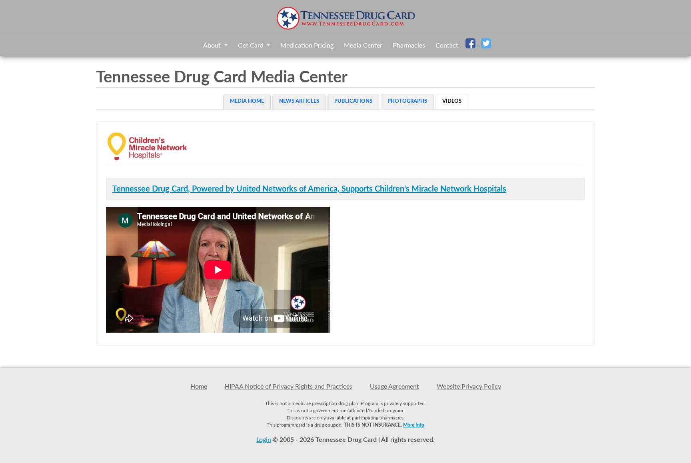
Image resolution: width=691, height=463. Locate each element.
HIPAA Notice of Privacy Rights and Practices (288, 386)
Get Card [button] (251, 45)
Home (198, 386)
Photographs (407, 101)
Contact (446, 45)
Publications (353, 101)
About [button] (212, 45)
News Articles (299, 101)
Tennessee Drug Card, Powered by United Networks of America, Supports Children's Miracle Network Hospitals (309, 189)
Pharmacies (409, 45)
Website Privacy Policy (469, 386)
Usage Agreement (394, 386)
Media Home (247, 101)
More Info (413, 425)
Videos (451, 101)
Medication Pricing (307, 45)
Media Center (363, 45)
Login (263, 440)
